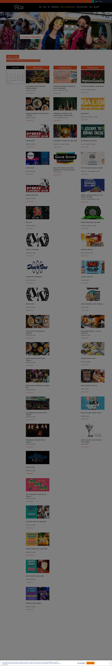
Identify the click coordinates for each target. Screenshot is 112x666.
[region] (56, 663)
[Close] (109, 663)
